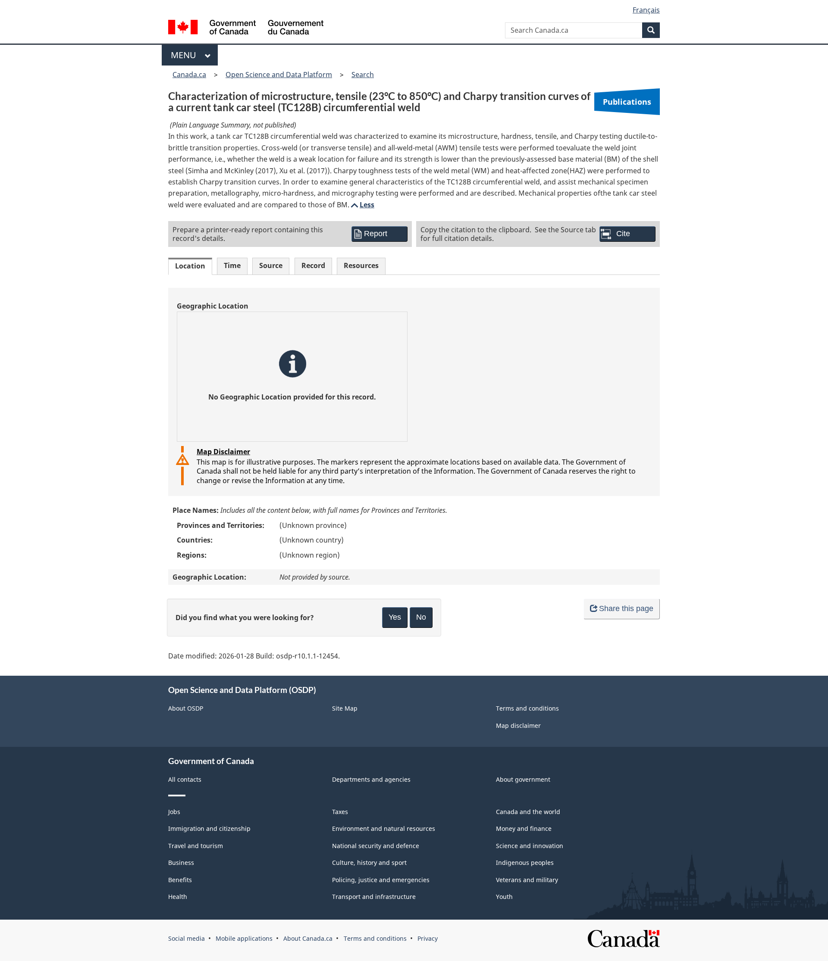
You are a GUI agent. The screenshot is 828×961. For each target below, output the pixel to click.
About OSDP (185, 708)
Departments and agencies (371, 779)
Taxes (340, 812)
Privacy (427, 938)
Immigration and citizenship (209, 828)
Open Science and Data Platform (279, 74)
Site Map (345, 708)
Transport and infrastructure (374, 896)
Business (181, 862)
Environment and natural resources (383, 828)
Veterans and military (527, 880)
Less (361, 204)
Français (646, 10)
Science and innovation (529, 846)
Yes (395, 617)
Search (362, 74)
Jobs (174, 812)
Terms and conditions (527, 708)
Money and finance (524, 828)
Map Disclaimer (223, 451)
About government (523, 779)
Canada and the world (528, 812)
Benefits (180, 880)
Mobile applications (244, 938)
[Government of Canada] (245, 28)
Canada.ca (189, 74)
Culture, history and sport (369, 862)
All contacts (184, 779)
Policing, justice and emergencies (381, 880)
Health (177, 896)
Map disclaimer (518, 725)
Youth (504, 896)
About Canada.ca (307, 938)
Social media (186, 938)
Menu (186, 55)
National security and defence (375, 846)
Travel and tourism (195, 846)
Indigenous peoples (525, 862)
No (421, 617)
